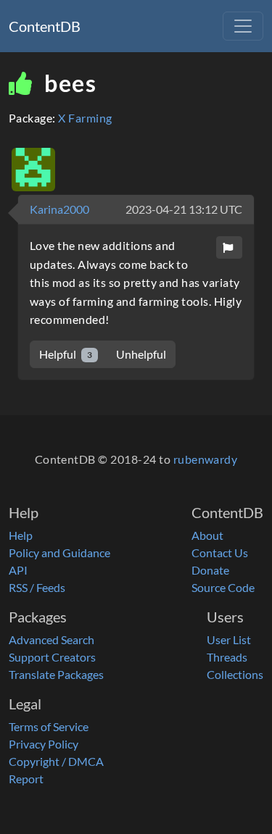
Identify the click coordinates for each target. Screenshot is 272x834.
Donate (210, 570)
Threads (227, 657)
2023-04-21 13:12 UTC (183, 209)
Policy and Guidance (59, 552)
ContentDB (45, 26)
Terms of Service (48, 726)
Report (26, 778)
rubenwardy (205, 459)
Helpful (65, 354)
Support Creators (52, 657)
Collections (235, 674)
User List (229, 639)
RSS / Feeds (37, 587)
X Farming (85, 118)
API (18, 570)
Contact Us (219, 552)
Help (21, 535)
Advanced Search (51, 639)
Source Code (223, 587)
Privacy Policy (43, 744)
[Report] (229, 247)
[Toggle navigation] (243, 26)
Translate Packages (56, 674)
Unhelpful (141, 354)
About (207, 535)
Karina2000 (59, 209)
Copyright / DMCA (56, 761)
